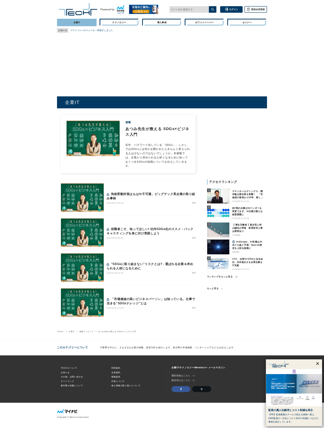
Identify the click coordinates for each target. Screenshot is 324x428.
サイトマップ (67, 381)
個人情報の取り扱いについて (125, 385)
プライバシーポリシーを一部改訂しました (91, 30)
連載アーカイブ (86, 331)
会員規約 (115, 372)
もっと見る (213, 288)
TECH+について (69, 368)
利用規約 (115, 368)
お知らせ (65, 372)
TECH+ (60, 331)
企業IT (72, 331)
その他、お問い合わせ (72, 377)
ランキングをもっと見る (220, 276)
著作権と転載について (72, 385)
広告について (118, 381)
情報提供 (115, 377)
